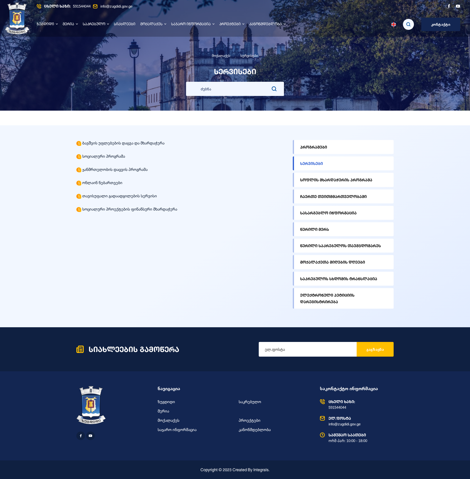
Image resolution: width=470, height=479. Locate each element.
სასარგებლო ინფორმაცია (328, 212)
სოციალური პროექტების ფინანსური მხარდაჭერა (129, 209)
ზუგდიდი (45, 24)
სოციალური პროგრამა (103, 156)
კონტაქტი (440, 24)
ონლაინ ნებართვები (102, 182)
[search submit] (274, 88)
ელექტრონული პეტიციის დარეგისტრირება (327, 298)
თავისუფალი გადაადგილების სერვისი (119, 195)
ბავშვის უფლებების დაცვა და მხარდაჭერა (123, 142)
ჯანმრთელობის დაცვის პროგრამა (115, 169)
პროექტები (230, 24)
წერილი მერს (314, 229)
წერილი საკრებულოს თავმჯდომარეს (340, 245)
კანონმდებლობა (265, 24)
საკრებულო (94, 24)
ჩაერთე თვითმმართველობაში (333, 196)
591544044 (67, 6)
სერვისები (311, 163)
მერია (68, 24)
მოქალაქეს (151, 24)
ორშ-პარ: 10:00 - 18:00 (348, 437)
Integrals (261, 469)
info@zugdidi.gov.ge (116, 6)
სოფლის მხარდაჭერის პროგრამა (336, 179)
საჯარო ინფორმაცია (191, 24)
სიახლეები (124, 24)
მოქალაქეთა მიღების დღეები (332, 262)
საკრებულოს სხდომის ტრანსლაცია (338, 278)
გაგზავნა (375, 349)
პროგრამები (313, 147)
